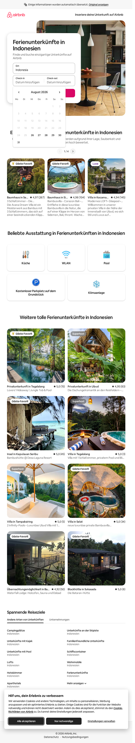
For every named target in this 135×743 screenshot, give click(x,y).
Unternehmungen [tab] (59, 619)
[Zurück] (60, 151)
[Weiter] (73, 151)
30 (59, 135)
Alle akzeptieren (26, 721)
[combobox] (44, 70)
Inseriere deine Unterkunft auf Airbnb (99, 15)
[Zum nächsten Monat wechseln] (59, 92)
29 (53, 135)
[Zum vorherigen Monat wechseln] (19, 92)
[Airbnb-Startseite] (16, 14)
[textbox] (28, 82)
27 (39, 135)
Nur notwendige (63, 721)
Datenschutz (51, 737)
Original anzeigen (98, 4)
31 (18, 142)
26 (32, 135)
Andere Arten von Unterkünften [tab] (25, 619)
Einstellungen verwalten (101, 721)
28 (46, 135)
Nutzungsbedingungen (75, 737)
